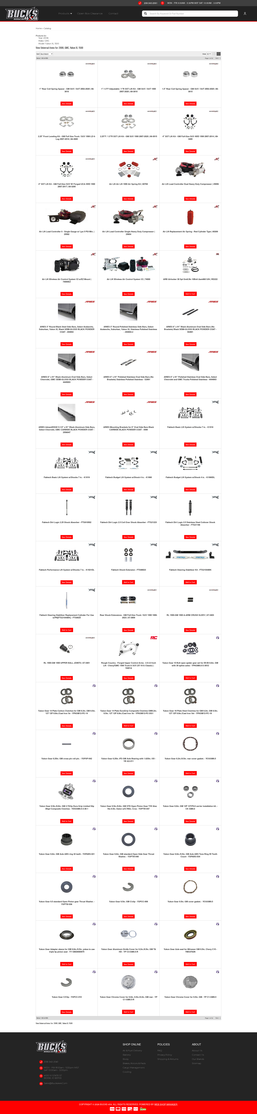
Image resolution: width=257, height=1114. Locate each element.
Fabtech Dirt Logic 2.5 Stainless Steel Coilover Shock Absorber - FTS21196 (190, 523)
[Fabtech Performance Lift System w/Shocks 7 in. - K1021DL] (67, 555)
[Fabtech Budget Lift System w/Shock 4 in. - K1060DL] (190, 463)
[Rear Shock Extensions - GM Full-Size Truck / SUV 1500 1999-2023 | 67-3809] (128, 600)
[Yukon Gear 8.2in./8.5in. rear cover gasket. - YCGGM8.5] (190, 744)
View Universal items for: (54, 1023)
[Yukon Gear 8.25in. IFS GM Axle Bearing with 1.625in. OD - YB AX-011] (128, 744)
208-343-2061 (51, 1061)
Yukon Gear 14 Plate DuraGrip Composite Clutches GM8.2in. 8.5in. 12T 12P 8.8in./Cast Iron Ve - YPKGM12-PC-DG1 (128, 712)
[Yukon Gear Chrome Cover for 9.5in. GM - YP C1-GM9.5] (190, 982)
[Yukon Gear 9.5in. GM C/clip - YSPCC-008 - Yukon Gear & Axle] (155, 876)
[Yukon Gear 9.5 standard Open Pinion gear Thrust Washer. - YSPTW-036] (67, 887)
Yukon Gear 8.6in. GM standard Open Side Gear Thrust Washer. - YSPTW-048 (128, 855)
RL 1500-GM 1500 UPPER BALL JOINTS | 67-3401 (67, 663)
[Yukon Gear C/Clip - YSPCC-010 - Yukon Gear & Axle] (94, 972)
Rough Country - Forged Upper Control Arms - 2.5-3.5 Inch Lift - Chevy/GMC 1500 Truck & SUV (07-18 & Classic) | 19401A (128, 665)
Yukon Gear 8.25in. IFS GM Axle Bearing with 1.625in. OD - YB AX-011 (128, 760)
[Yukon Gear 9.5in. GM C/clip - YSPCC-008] (128, 887)
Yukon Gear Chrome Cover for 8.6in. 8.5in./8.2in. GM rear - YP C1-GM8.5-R (128, 998)
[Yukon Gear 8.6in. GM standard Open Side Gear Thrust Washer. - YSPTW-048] (128, 839)
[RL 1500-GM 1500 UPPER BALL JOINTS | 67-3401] (67, 648)
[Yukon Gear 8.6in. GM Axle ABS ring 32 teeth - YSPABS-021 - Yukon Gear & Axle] (94, 829)
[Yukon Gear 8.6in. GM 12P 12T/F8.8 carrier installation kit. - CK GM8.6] (190, 791)
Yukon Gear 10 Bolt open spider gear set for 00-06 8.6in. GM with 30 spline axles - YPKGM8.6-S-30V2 (190, 664)
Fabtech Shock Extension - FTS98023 (128, 570)
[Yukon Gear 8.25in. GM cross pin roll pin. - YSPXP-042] (67, 744)
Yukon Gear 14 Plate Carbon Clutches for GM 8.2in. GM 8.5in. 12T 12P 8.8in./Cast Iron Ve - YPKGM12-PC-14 (66, 712)
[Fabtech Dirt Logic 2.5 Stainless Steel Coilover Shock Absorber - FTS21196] (190, 508)
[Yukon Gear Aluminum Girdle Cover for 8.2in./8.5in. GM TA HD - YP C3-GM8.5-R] (128, 935)
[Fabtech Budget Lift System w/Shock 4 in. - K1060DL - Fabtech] (215, 452)
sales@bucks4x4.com (55, 1083)
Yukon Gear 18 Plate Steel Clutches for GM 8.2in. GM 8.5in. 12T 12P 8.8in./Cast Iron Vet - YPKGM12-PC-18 (190, 712)
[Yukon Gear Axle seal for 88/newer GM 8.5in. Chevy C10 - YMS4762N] (190, 935)
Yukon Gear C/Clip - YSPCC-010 (67, 997)
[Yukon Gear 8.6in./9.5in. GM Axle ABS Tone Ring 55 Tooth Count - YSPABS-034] (190, 839)
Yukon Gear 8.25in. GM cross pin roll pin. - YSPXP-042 (66, 758)
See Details (66, 489)
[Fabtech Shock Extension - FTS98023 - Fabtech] (153, 544)
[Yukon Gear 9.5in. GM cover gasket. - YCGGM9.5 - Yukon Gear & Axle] (217, 876)
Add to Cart (128, 582)
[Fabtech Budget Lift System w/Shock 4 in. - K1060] (128, 463)
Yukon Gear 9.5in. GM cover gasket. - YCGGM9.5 (190, 901)
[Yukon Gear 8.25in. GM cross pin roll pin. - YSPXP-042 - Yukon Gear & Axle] (94, 733)
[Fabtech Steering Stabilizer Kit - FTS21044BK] (190, 555)
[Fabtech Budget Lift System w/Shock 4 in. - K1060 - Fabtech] (153, 452)
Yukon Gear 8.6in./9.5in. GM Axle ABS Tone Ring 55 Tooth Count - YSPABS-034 (190, 855)
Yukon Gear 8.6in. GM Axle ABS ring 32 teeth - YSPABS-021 (67, 854)
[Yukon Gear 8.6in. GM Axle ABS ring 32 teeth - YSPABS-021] (67, 839)
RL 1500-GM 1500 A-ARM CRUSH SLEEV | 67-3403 (190, 615)
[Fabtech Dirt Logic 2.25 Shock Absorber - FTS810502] (67, 508)
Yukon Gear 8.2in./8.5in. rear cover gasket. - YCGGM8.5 (190, 758)
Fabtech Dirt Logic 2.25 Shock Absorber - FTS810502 (66, 522)
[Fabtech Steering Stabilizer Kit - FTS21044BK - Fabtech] (215, 544)
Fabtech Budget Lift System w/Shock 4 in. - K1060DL (190, 477)
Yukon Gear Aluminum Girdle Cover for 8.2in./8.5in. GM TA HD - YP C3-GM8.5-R (128, 950)
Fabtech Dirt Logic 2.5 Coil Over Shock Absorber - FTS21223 (128, 522)
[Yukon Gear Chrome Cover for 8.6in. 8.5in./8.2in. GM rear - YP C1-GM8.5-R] (128, 982)
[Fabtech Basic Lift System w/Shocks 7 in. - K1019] (67, 463)
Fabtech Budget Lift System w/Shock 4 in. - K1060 (128, 477)
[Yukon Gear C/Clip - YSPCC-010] (67, 982)
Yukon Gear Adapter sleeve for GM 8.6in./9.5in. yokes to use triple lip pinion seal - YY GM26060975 (67, 950)
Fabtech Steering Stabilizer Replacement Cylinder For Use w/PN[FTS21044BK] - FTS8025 (66, 616)
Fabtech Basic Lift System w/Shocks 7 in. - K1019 (67, 477)
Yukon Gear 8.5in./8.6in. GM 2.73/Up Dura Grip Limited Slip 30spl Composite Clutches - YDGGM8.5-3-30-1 (66, 807)
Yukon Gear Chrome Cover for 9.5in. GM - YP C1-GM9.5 (190, 997)
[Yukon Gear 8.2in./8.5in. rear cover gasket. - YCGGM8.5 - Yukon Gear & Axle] (217, 733)
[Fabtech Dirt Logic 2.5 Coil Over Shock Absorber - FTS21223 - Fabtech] (153, 497)
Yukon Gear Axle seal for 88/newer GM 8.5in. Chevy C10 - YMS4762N (190, 950)
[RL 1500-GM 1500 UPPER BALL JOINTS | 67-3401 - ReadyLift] (90, 637)
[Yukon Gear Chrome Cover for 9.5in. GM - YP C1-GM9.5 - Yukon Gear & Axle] (217, 972)
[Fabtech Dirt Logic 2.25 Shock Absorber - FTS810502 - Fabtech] (92, 497)
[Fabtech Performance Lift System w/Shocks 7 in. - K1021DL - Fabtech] (92, 544)
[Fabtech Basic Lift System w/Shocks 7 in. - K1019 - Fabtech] (92, 452)
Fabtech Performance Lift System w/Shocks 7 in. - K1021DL (66, 570)
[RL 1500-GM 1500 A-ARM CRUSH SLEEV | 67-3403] (190, 600)
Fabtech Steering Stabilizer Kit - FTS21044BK (190, 570)
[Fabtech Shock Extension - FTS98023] (128, 555)
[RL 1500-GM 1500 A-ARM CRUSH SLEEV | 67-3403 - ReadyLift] (213, 590)
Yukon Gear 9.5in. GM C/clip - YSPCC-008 (128, 901)
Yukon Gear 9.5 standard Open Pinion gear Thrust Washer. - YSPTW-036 (67, 902)
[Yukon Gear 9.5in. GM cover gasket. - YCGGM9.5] (190, 887)
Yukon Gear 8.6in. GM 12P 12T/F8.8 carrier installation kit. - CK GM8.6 (190, 807)
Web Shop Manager (165, 1104)
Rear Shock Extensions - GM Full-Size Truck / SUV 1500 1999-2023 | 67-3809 (128, 616)
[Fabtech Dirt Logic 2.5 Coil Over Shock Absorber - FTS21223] (128, 508)
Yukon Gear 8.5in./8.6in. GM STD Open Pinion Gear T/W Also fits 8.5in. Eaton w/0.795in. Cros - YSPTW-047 (128, 807)
